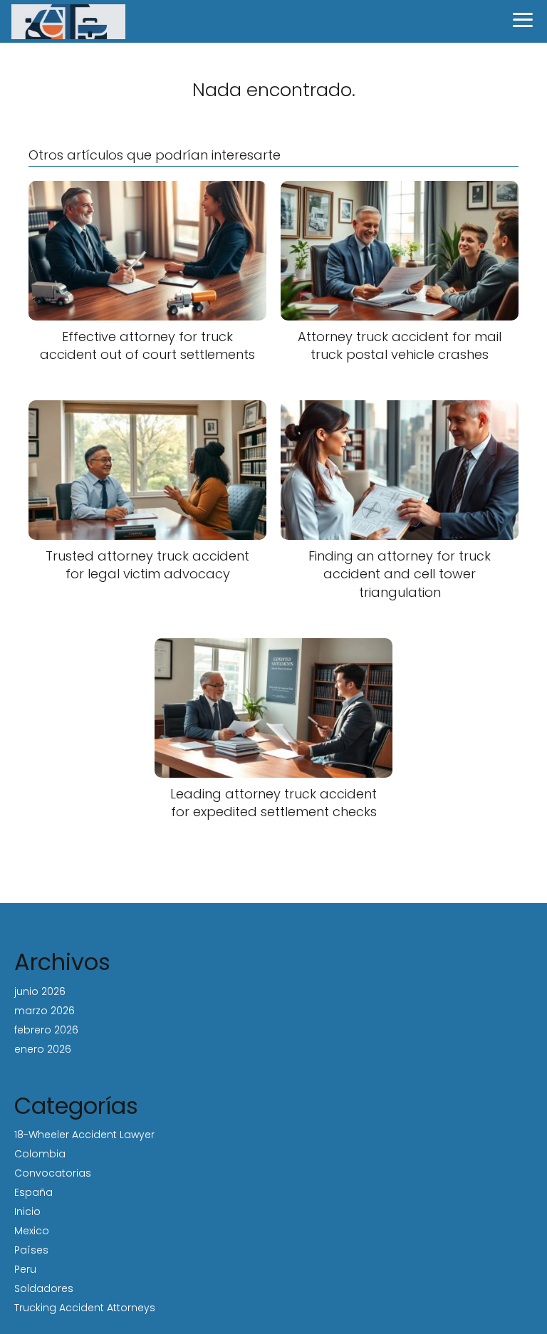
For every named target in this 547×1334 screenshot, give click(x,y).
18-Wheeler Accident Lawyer (84, 1134)
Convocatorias (52, 1173)
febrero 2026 (46, 1030)
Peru (25, 1269)
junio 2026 (40, 991)
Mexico (31, 1231)
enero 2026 (42, 1049)
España (33, 1192)
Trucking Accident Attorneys (84, 1308)
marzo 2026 (44, 1011)
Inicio (27, 1211)
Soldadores (43, 1288)
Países (31, 1250)
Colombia (40, 1154)
